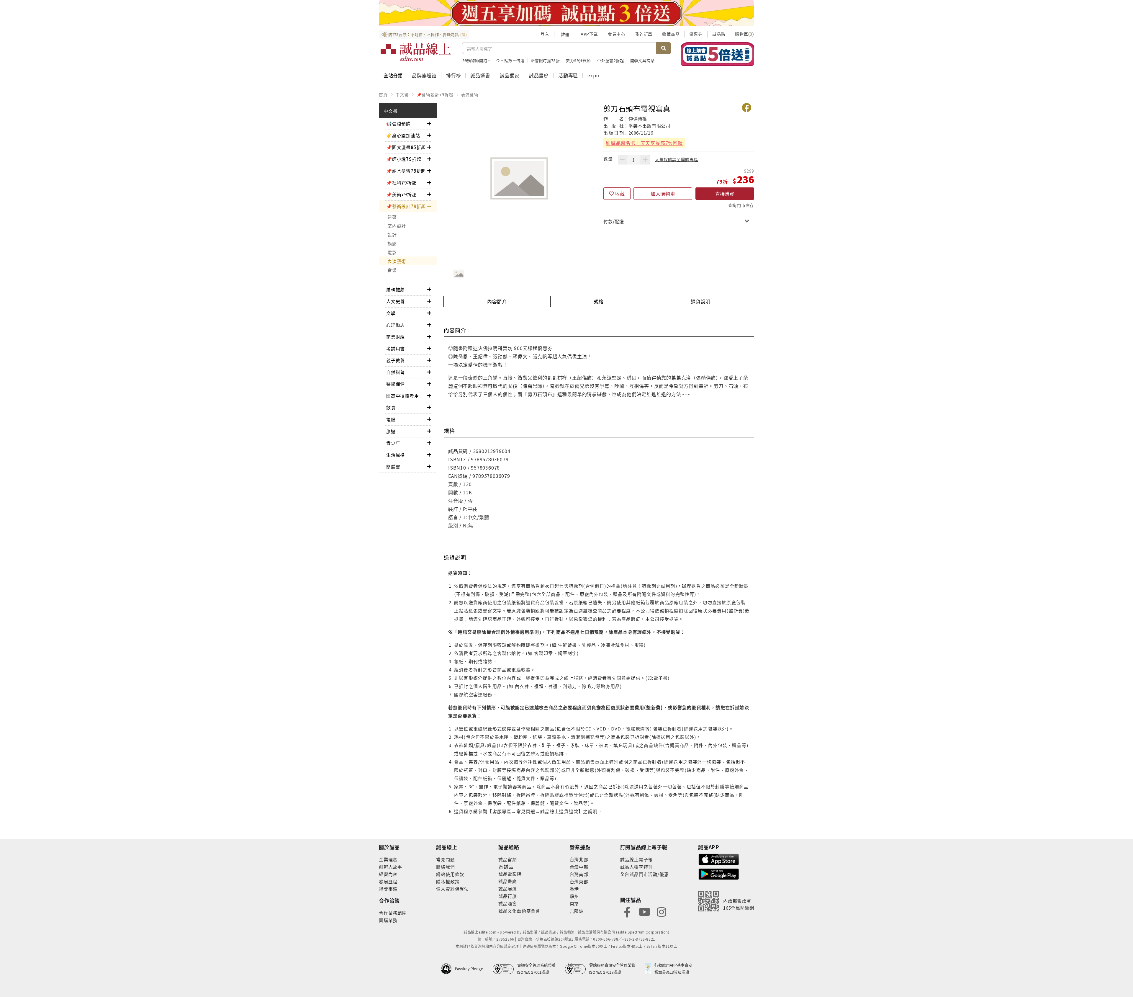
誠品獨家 (510, 75)
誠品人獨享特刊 (636, 867)
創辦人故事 (390, 867)
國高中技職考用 (402, 396)
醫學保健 (395, 384)
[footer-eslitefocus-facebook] (627, 911)
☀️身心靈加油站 (403, 135)
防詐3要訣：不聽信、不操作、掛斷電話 (427, 34)
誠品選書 (480, 75)
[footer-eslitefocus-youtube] (644, 911)
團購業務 (388, 920)
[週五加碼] (566, 13)
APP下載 (589, 34)
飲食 (391, 407)
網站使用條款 (450, 874)
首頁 (383, 94)
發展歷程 (388, 881)
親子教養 (395, 360)
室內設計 (396, 226)
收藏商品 (671, 34)
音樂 (392, 270)
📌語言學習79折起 (406, 171)
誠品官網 (507, 859)
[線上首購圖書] (717, 54)
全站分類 (393, 75)
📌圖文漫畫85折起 (406, 147)
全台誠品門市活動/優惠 (644, 874)
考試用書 (395, 348)
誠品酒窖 (507, 903)
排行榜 (453, 75)
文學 (391, 313)
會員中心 (616, 34)
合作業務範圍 (393, 913)
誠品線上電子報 (636, 859)
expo (593, 75)
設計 (392, 234)
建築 (392, 217)
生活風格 (395, 455)
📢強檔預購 (398, 123)
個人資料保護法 (452, 889)
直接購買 (724, 193)
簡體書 (393, 466)
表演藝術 (470, 94)
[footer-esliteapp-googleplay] (718, 873)
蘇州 (574, 896)
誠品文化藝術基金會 (519, 911)
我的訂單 (643, 34)
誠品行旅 (507, 896)
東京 (574, 903)
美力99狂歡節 (578, 60)
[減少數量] (622, 159)
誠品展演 (507, 888)
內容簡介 (497, 301)
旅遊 (391, 431)
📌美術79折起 (401, 194)
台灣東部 (579, 881)
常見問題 (445, 859)
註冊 (565, 34)
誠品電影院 (510, 874)
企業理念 (388, 859)
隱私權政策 (447, 881)
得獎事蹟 (388, 889)
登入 (545, 34)
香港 (574, 889)
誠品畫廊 (539, 75)
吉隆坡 (577, 911)
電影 (392, 252)
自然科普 (395, 372)
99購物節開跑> (476, 60)
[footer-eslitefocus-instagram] (661, 911)
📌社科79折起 (401, 182)
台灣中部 (579, 867)
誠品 (508, 866)
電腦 (391, 419)
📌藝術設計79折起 (435, 94)
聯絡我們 (445, 867)
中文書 (401, 94)
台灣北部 (579, 859)
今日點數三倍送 (510, 60)
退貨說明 (700, 301)
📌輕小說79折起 (403, 159)
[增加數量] (645, 159)
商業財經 (395, 337)
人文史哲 (395, 301)
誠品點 (718, 34)
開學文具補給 (642, 60)
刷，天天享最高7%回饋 (644, 142)
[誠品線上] (416, 52)
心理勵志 (395, 325)
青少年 (393, 443)
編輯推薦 (395, 289)
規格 (599, 301)
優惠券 (695, 34)
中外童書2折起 (610, 60)
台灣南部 (579, 874)
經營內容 (388, 874)
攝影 (392, 243)
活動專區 (568, 75)
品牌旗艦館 (424, 75)
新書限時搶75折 (545, 60)
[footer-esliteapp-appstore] (718, 859)
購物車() (744, 34)
